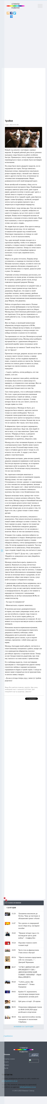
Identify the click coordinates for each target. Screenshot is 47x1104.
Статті (6, 1062)
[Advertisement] (23, 42)
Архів (6, 1068)
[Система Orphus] (34, 1055)
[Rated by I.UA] (34, 1061)
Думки (6, 1065)
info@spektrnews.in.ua (28, 1087)
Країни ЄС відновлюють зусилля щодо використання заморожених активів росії (28, 994)
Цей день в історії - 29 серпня (29, 1001)
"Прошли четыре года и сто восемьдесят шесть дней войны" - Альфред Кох (28, 935)
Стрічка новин (9, 1059)
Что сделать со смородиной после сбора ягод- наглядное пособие (28, 925)
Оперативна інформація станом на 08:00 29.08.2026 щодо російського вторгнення (30, 1009)
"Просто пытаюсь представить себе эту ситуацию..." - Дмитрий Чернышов (29, 959)
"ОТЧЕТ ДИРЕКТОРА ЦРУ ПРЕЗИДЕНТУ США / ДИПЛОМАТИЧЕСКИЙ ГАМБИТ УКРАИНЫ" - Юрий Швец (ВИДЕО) (29, 972)
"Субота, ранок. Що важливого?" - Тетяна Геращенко (26, 984)
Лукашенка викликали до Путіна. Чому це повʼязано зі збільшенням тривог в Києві (29, 916)
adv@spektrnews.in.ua (9, 1081)
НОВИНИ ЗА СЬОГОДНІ (23, 1026)
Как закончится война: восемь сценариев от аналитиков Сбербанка (29, 1019)
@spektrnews (8, 1036)
